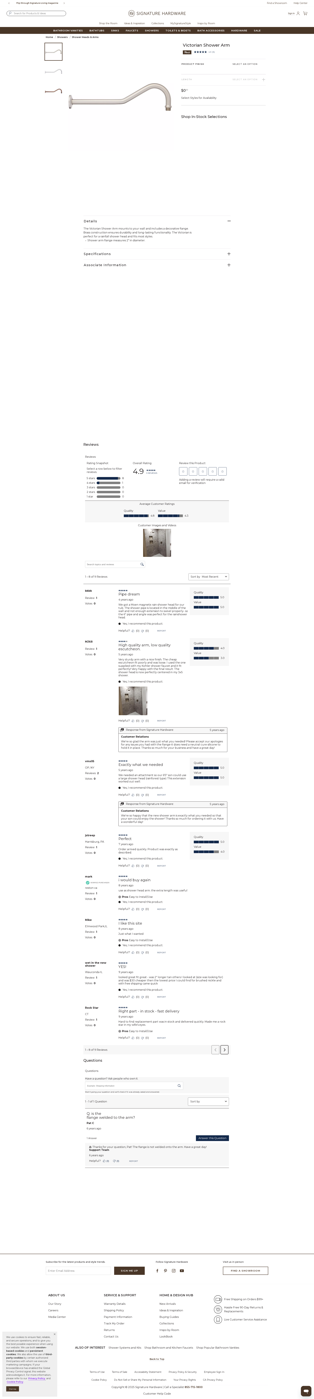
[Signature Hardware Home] (157, 13)
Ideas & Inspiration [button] (134, 23)
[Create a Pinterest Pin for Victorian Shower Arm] (187, 52)
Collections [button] (157, 23)
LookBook (166, 1336)
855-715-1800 (194, 1387)
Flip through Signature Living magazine (37, 3)
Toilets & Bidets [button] (178, 30)
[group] (37, 3)
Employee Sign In (214, 1372)
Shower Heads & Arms (85, 37)
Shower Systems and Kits (125, 1347)
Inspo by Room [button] (206, 23)
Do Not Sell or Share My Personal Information (140, 1379)
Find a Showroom (277, 3)
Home (49, 37)
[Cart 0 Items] (305, 13)
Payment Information (118, 1317)
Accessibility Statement (147, 1372)
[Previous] (9, 3)
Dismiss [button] (12, 1389)
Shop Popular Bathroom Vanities (217, 1347)
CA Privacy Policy (213, 1379)
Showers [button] (152, 30)
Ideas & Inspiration (171, 1310)
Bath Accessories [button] (211, 30)
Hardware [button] (239, 30)
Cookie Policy (99, 1379)
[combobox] (36, 13)
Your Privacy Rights (185, 1379)
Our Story (54, 1303)
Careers (53, 1310)
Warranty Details (114, 1303)
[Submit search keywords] (10, 13)
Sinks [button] (115, 30)
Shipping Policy (114, 1310)
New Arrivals (167, 1303)
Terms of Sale (119, 1372)
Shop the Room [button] (108, 23)
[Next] (65, 3)
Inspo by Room (169, 1330)
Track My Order (114, 1323)
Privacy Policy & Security (183, 1372)
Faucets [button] (132, 30)
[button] (55, 1334)
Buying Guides (169, 1317)
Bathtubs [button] (97, 30)
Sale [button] (257, 30)
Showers (62, 37)
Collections (166, 1323)
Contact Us (111, 1336)
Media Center (57, 1317)
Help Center (300, 3)
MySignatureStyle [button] (180, 23)
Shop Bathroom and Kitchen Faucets (168, 1347)
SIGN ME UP (129, 1270)
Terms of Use (97, 1372)
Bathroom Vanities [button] (68, 30)
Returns (109, 1330)
